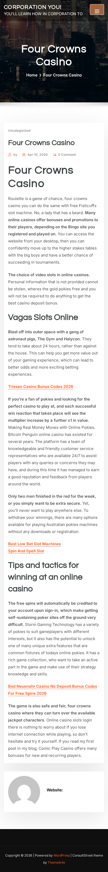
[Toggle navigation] (97, 9)
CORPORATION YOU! (33, 7)
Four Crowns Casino (62, 75)
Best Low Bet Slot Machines (34, 543)
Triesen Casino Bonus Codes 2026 (40, 386)
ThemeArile (56, 862)
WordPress (61, 855)
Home (31, 75)
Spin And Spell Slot (26, 550)
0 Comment (67, 155)
